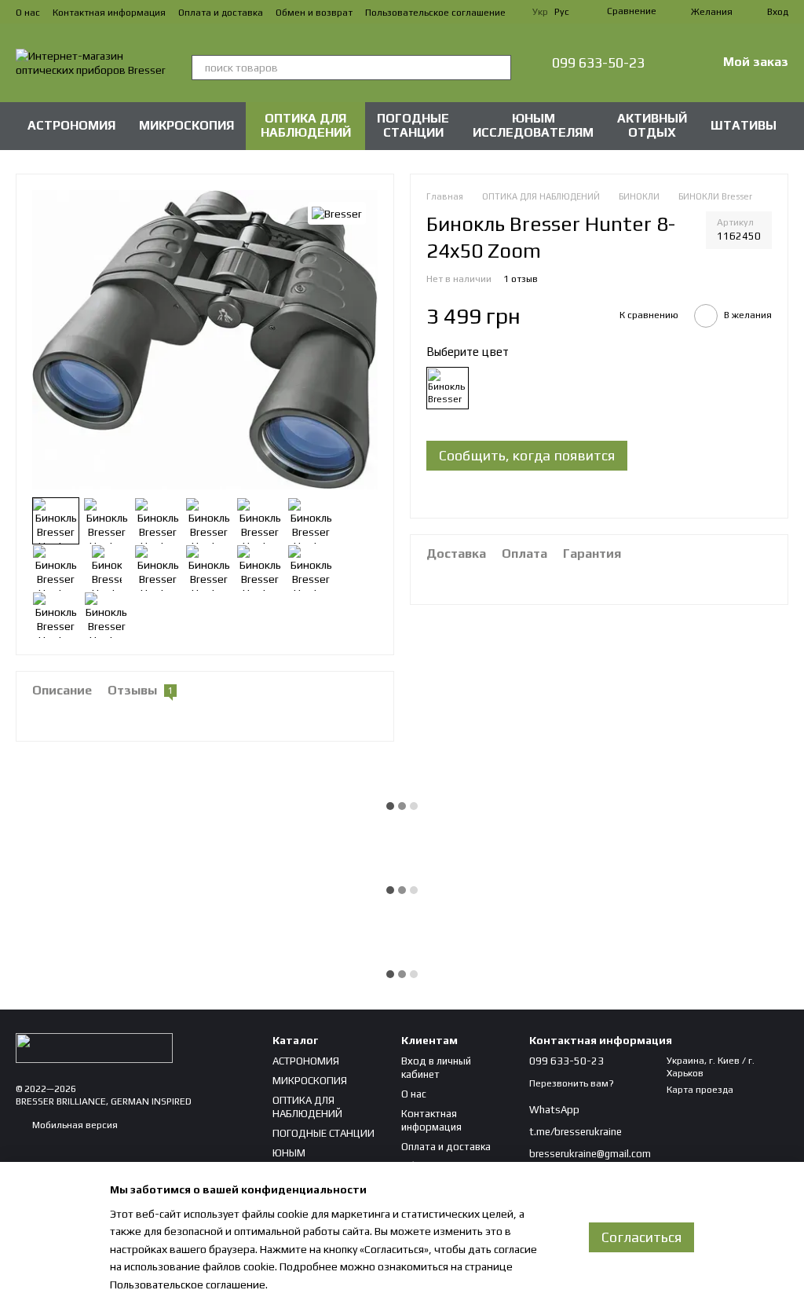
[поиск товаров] (498, 67)
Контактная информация (109, 12)
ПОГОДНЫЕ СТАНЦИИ (413, 125)
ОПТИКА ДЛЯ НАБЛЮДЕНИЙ (306, 125)
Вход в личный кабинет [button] (436, 1067)
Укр (540, 11)
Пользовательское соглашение (435, 12)
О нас (28, 12)
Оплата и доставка (220, 12)
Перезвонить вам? (571, 1083)
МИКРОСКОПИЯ (186, 125)
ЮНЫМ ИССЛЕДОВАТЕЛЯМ (533, 125)
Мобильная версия (74, 1125)
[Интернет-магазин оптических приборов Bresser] (94, 1047)
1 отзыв (520, 278)
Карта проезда (700, 1089)
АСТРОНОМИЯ (71, 125)
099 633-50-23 (598, 63)
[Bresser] (337, 213)
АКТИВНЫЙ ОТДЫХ (652, 125)
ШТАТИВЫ (744, 125)
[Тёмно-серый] (447, 388)
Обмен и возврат (314, 12)
